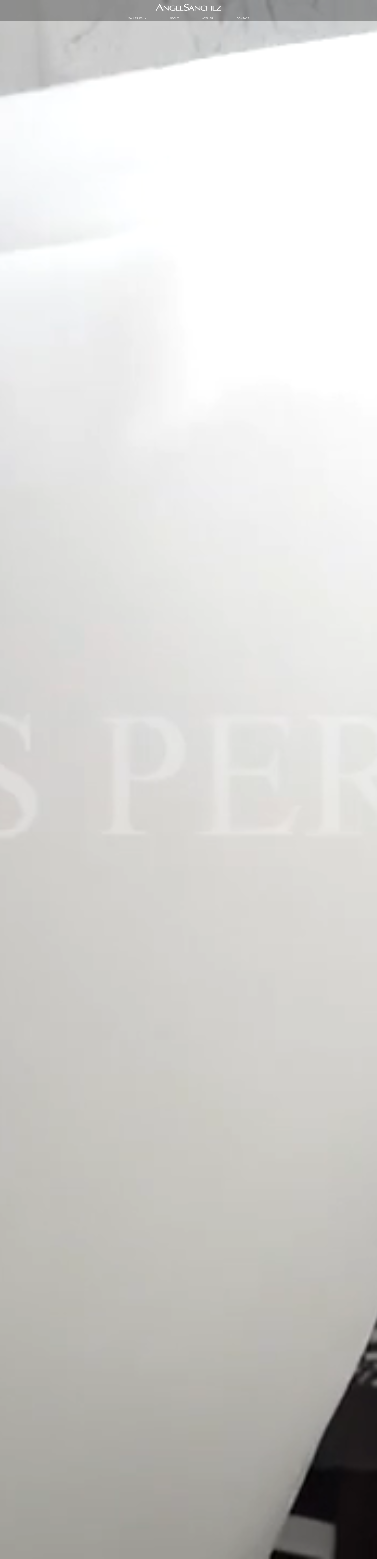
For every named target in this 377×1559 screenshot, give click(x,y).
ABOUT (174, 18)
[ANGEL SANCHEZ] (188, 7)
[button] (144, 18)
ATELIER (207, 18)
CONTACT (243, 18)
